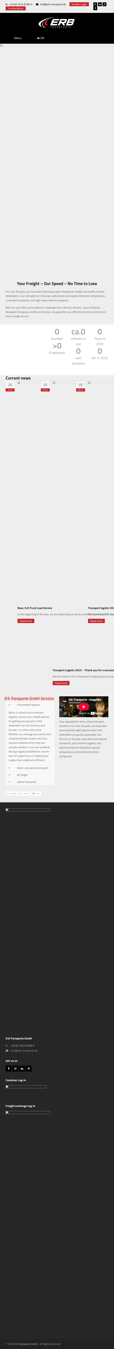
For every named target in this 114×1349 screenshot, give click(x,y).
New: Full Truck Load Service (35, 608)
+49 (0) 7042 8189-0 (20, 4)
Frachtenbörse (15, 8)
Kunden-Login (79, 4)
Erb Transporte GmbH (25, 1344)
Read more (26, 621)
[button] (12, 793)
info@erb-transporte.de (53, 4)
